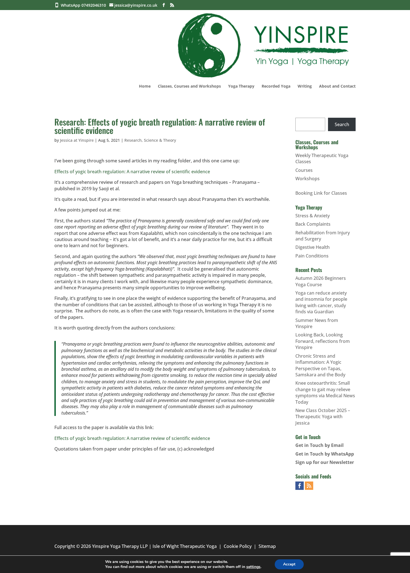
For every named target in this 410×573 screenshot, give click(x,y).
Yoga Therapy (241, 86)
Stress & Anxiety (312, 216)
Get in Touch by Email (319, 445)
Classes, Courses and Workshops (189, 86)
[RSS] (172, 5)
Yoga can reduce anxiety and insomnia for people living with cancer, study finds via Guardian (321, 302)
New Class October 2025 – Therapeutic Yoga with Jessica (322, 416)
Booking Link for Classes (321, 193)
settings (253, 566)
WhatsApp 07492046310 (84, 5)
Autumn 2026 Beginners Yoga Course (320, 281)
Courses (304, 170)
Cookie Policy (238, 546)
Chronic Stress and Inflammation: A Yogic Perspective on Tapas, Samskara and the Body (320, 365)
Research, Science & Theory (150, 140)
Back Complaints (313, 224)
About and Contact (337, 86)
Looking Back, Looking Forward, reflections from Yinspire (322, 341)
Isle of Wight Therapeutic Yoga (185, 546)
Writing (305, 86)
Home (145, 86)
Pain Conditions (312, 256)
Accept (289, 564)
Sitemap (267, 546)
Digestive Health (312, 247)
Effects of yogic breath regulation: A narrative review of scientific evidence (132, 171)
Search (342, 124)
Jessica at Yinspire (77, 140)
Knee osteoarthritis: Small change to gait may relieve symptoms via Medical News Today (325, 392)
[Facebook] (164, 5)
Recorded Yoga (276, 86)
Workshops (307, 178)
